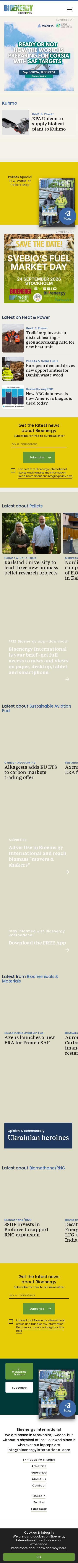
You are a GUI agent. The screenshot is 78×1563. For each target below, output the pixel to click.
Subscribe (19, 1388)
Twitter (39, 1502)
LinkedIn (38, 1496)
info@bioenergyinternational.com (39, 1450)
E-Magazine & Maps (19, 1371)
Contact (39, 1486)
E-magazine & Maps (39, 1460)
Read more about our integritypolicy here (45, 476)
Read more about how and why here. (39, 1548)
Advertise (38, 1466)
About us (39, 1479)
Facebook (39, 1509)
